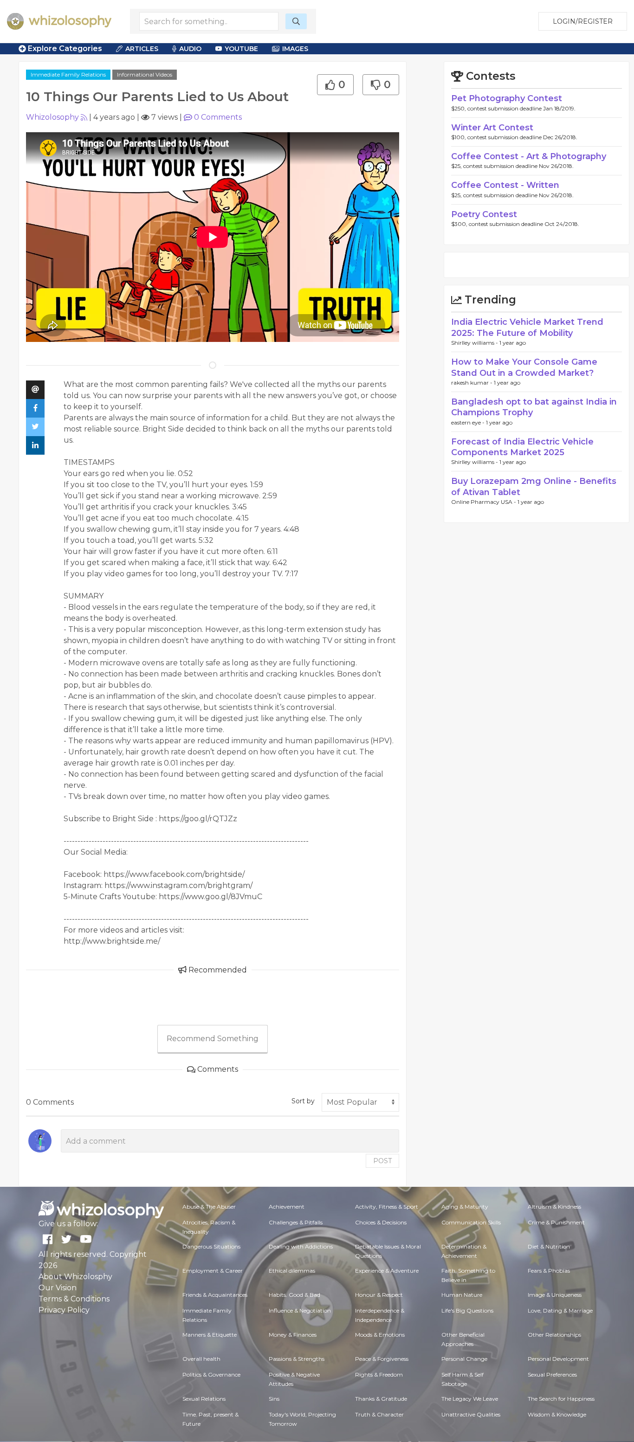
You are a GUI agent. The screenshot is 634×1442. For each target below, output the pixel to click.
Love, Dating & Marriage (560, 1310)
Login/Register (583, 21)
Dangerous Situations (211, 1246)
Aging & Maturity (464, 1206)
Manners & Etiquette (209, 1334)
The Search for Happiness (561, 1398)
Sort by (303, 1101)
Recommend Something (213, 1038)
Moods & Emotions (380, 1334)
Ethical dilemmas (292, 1270)
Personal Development (558, 1358)
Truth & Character (379, 1414)
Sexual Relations (204, 1398)
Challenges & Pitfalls (296, 1222)
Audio (190, 49)
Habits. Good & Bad (294, 1294)
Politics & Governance (211, 1374)
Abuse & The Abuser (209, 1206)
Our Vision (58, 1287)
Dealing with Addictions (301, 1246)
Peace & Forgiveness (381, 1358)
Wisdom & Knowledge (557, 1414)
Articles (141, 49)
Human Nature (461, 1294)
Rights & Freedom (379, 1374)
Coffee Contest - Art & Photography (528, 156)
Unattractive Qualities (470, 1414)
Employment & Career (212, 1270)
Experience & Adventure (387, 1270)
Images (295, 49)
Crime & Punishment (556, 1222)
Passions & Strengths (296, 1358)
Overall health (201, 1358)
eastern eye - (468, 422)
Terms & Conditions (74, 1298)
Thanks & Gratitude (381, 1398)
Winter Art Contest (492, 127)
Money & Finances (293, 1334)
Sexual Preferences (552, 1374)
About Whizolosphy (75, 1276)
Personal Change (464, 1358)
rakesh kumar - (472, 382)
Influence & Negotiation (300, 1310)
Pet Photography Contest (506, 98)
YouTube (241, 49)
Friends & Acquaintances (214, 1294)
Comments (218, 117)
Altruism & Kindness (554, 1206)
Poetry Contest (484, 214)
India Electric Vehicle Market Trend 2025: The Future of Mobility (527, 327)
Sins (274, 1398)
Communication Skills (471, 1222)
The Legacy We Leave (469, 1398)
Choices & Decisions (381, 1222)
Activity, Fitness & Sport (386, 1206)
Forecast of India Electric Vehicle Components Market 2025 (522, 447)
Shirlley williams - (475, 342)
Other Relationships (554, 1334)
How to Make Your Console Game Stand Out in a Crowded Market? (524, 367)
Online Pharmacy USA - (484, 501)
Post (382, 1161)
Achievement (286, 1206)
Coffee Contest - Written (505, 185)
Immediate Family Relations (68, 74)
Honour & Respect (379, 1294)
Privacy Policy (64, 1310)
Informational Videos (144, 74)
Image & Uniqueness (555, 1294)
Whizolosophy (52, 117)
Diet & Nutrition (549, 1246)
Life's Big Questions (467, 1310)
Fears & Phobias (549, 1270)
